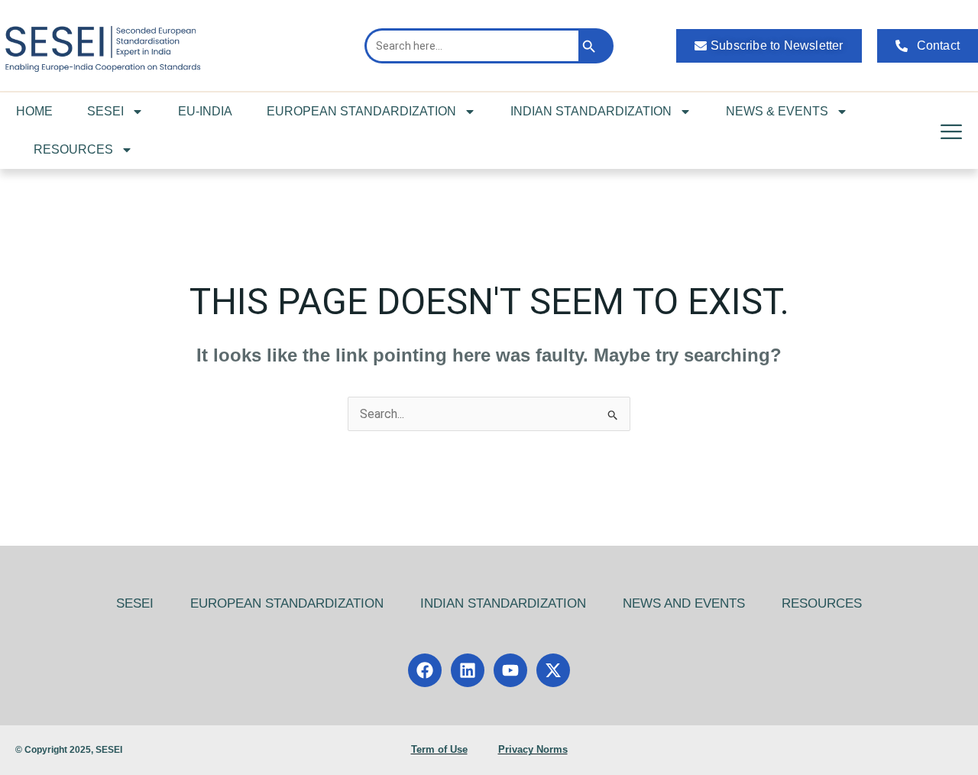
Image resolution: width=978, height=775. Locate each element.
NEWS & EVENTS (777, 111)
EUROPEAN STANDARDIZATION (361, 111)
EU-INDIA (205, 111)
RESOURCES (73, 149)
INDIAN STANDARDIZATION (591, 111)
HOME (34, 111)
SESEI (105, 111)
